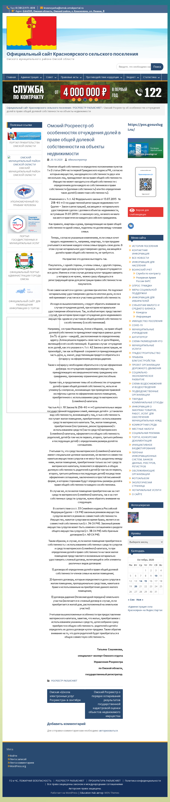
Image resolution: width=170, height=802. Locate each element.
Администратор (77, 159)
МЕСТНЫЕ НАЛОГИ (143, 428)
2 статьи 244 (58, 170)
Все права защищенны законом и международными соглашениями (85, 784)
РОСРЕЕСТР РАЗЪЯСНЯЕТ (87, 107)
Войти (13, 755)
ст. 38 (88, 531)
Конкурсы (141, 312)
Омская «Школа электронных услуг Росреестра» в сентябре (65, 696)
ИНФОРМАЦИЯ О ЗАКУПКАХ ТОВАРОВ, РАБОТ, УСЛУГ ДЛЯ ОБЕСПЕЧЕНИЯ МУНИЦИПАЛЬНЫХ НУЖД (146, 413)
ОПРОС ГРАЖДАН (142, 285)
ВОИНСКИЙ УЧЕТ (142, 269)
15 (145, 581)
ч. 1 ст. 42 (69, 199)
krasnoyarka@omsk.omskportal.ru (64, 7)
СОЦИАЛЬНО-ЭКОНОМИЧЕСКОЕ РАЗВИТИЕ (142, 376)
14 (140, 581)
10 (156, 575)
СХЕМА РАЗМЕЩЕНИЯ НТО (147, 341)
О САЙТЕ (137, 494)
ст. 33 (77, 508)
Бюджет (131, 77)
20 (135, 586)
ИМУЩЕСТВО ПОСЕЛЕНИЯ (147, 321)
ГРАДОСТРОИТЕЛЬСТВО (146, 353)
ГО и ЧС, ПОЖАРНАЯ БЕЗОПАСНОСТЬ (30, 781)
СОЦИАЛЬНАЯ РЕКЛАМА (146, 433)
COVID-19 (137, 325)
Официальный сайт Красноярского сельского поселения (72, 54)
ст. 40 (87, 534)
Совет (49, 77)
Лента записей (18, 759)
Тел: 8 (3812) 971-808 (22, 7)
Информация (143, 316)
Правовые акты (69, 77)
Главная (11, 77)
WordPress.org (18, 766)
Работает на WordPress (64, 792)
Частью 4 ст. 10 (57, 407)
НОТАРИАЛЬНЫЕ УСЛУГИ (146, 490)
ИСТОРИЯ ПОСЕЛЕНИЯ (145, 246)
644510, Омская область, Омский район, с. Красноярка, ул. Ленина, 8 (63, 11)
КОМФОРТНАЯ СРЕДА (144, 424)
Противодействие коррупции (102, 77)
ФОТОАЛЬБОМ (140, 478)
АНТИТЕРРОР (140, 337)
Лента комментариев (22, 762)
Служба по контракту (148, 273)
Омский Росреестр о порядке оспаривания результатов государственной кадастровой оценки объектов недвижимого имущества (104, 704)
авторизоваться (108, 730)
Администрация (30, 77)
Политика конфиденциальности (143, 781)
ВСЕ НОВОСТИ (140, 257)
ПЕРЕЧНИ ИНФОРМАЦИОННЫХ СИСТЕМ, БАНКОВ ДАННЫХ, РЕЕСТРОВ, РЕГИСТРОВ (144, 459)
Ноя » (139, 599)
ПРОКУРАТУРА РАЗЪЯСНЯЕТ (104, 781)
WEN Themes (111, 792)
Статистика (149, 77)
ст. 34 (87, 523)
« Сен (131, 599)
